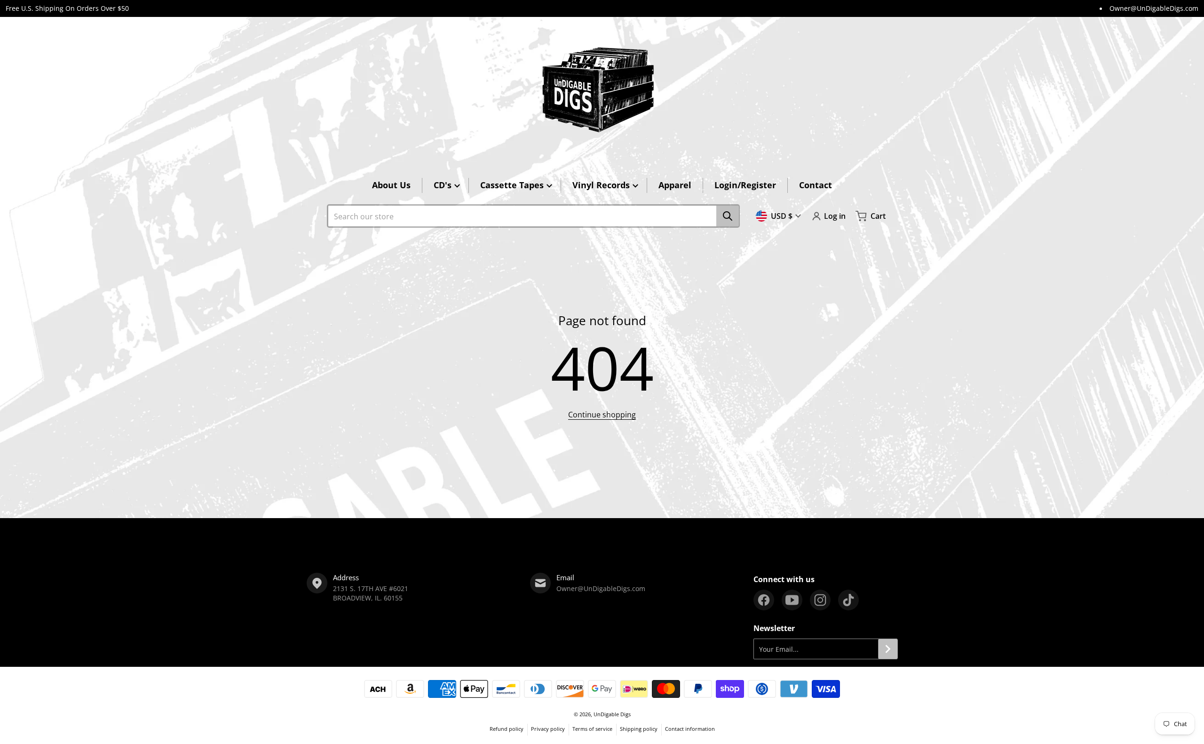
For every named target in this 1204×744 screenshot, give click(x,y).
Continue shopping (602, 414)
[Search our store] (727, 216)
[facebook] (763, 600)
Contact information (690, 728)
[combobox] (533, 216)
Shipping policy (638, 728)
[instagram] (820, 600)
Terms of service (592, 728)
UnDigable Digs (612, 714)
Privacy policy (548, 728)
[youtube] (792, 600)
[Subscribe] (888, 649)
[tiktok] (848, 600)
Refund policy (506, 728)
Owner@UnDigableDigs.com (1153, 8)
